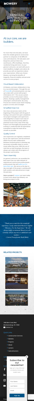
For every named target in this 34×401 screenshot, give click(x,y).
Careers (10, 348)
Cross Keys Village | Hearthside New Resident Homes (16, 297)
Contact (17, 175)
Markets (11, 339)
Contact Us (9, 327)
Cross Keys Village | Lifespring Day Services (16, 263)
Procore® (8, 91)
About (10, 345)
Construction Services (15, 336)
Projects (11, 342)
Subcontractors (13, 351)
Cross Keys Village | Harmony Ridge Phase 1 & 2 (16, 280)
